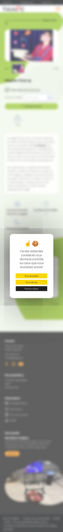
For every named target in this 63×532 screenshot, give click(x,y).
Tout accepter (31, 275)
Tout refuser (31, 282)
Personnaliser (31, 288)
